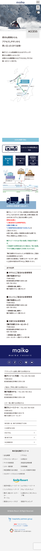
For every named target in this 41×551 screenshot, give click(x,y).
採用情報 (24, 466)
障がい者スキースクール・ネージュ (11, 495)
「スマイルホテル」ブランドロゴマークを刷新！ (20, 525)
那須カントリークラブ (11, 501)
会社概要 (7, 455)
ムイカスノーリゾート (28, 486)
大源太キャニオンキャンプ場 (29, 494)
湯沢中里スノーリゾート (12, 486)
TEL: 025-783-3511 (25, 392)
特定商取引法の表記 (11, 470)
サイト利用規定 (9, 463)
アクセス (24, 455)
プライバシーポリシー (11, 459)
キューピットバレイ (27, 489)
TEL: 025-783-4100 (28, 376)
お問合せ (24, 459)
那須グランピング (26, 501)
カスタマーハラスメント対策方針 (14, 474)
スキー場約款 (8, 466)
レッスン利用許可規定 (28, 470)
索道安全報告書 (26, 463)
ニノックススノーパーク (11, 489)
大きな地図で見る (20, 140)
